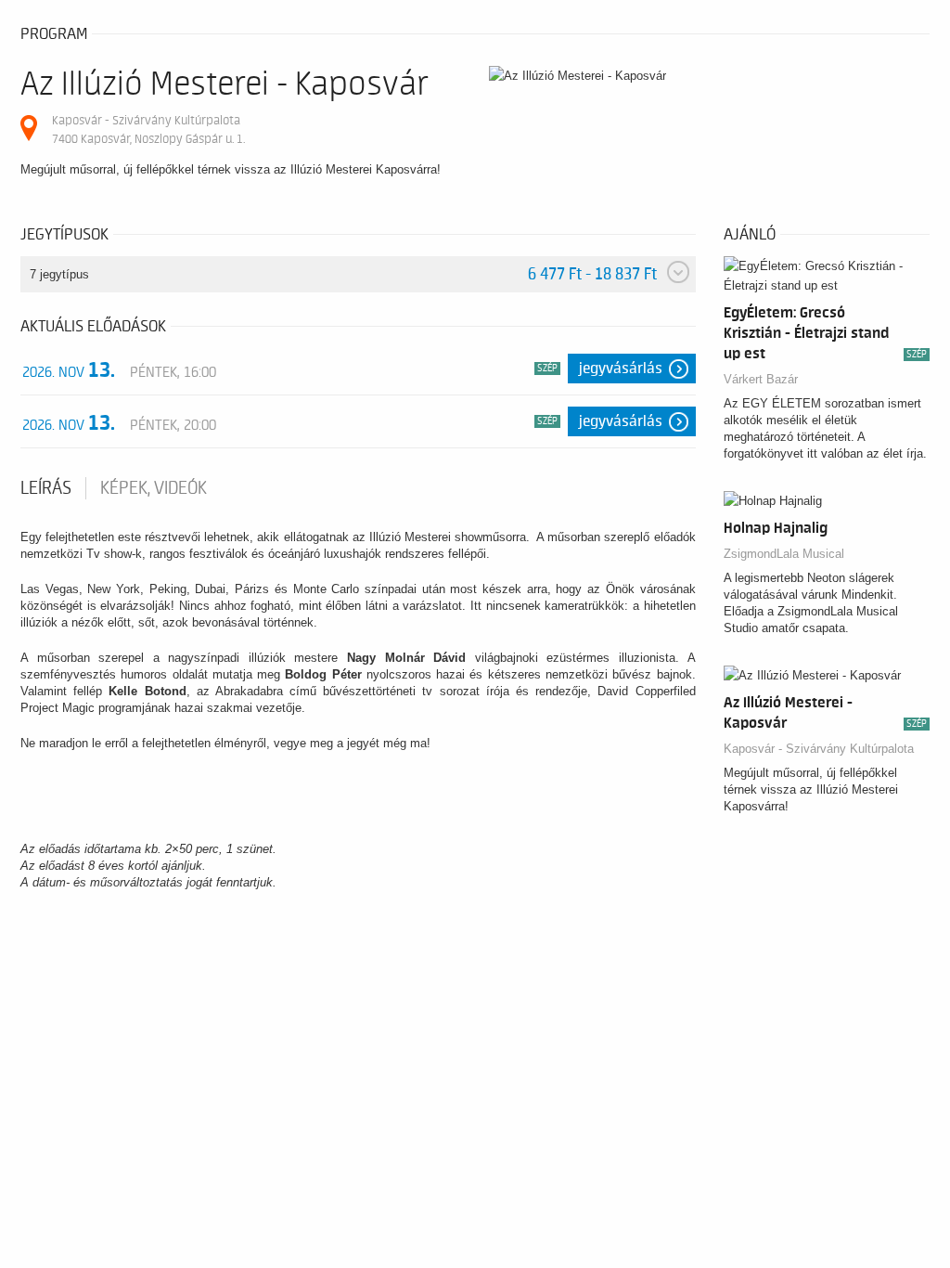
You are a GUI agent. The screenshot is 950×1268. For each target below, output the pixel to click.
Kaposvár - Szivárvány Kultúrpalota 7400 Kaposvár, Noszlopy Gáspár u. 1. (148, 129)
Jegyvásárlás (620, 368)
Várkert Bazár (761, 379)
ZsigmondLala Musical (784, 554)
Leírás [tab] (45, 488)
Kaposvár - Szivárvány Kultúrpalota (819, 749)
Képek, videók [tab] (153, 488)
